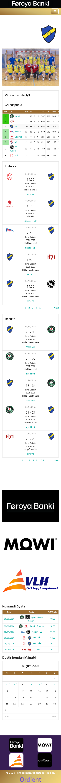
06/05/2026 (30, 327)
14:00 (52, 638)
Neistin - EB (36, 632)
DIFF (54, 112)
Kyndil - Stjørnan (36, 626)
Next (56, 307)
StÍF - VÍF (30, 194)
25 (42, 460)
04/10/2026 (30, 281)
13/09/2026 (30, 201)
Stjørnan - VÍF (30, 221)
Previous (6, 307)
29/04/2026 (30, 380)
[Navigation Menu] (55, 11)
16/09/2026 (30, 227)
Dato (9, 612)
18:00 (52, 626)
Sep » (54, 716)
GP (26, 112)
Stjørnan (18, 137)
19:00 (52, 632)
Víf (16, 126)
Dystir (31, 612)
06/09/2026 (30, 174)
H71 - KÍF (37, 649)
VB (16, 142)
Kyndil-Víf (30, 374)
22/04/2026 (30, 434)
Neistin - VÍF (30, 248)
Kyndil (17, 116)
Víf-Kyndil (30, 347)
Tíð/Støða (52, 612)
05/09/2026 (9, 619)
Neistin (18, 131)
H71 (16, 121)
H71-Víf (30, 454)
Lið (11, 112)
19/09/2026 (30, 254)
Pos (5, 112)
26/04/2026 (30, 407)
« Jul (7, 716)
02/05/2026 (30, 353)
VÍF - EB (30, 301)
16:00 (52, 619)
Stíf (16, 155)
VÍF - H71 (31, 274)
